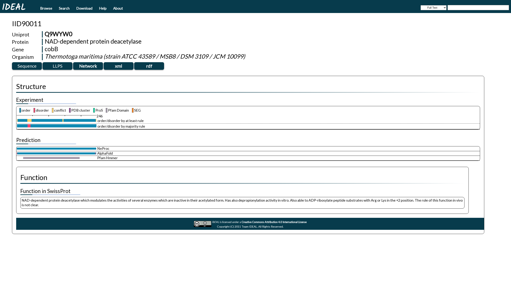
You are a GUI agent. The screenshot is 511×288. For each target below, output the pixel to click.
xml (118, 66)
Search (64, 8)
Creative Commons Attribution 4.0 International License (274, 222)
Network (88, 66)
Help (103, 8)
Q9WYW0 (58, 33)
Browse (46, 8)
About (118, 8)
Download (84, 8)
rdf (149, 66)
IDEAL (14, 7)
